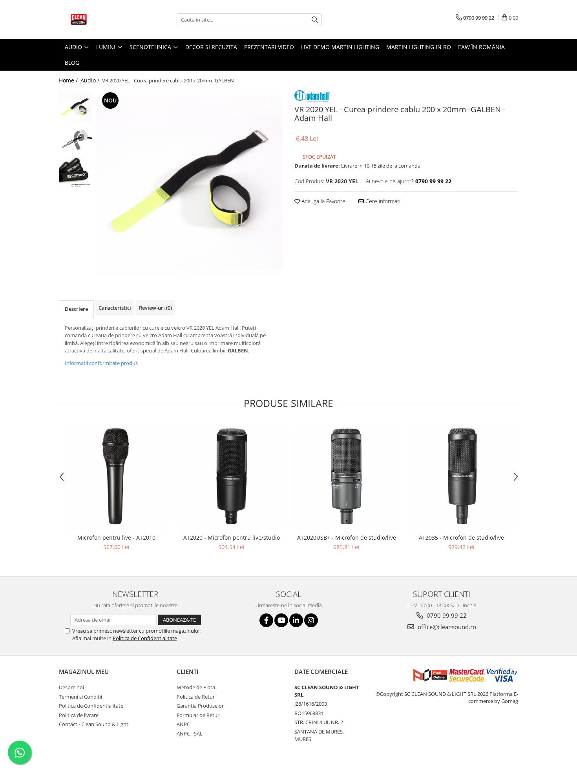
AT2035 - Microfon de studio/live (461, 537)
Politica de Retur (196, 696)
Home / (69, 80)
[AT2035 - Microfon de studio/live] (461, 476)
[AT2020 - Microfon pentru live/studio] (231, 476)
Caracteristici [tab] (115, 307)
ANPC (183, 724)
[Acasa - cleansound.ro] (98, 19)
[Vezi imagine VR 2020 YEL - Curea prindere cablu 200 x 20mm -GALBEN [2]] (75, 173)
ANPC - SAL (190, 733)
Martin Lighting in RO (418, 47)
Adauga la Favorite (322, 201)
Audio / (90, 80)
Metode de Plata (196, 687)
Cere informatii (383, 201)
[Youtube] (281, 620)
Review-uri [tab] (155, 307)
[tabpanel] (189, 183)
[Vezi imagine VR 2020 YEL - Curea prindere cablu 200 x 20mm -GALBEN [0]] (75, 107)
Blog (72, 62)
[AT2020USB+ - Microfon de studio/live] (346, 476)
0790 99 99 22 (446, 615)
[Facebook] (266, 620)
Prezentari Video (269, 47)
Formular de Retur (198, 715)
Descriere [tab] (76, 308)
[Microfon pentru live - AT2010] (116, 476)
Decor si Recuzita (211, 47)
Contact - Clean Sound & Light (93, 724)
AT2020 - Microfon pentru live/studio (231, 537)
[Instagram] (311, 620)
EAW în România (481, 47)
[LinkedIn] (296, 620)
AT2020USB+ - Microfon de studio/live (346, 537)
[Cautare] (315, 19)
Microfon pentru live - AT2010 (116, 537)
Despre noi (71, 687)
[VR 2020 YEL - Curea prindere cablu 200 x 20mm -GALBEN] (189, 183)
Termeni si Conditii (80, 696)
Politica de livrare (79, 715)
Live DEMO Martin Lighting (340, 47)
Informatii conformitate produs (101, 363)
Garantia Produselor (200, 705)
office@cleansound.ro (446, 627)
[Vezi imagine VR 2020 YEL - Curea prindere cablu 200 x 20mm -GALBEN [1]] (75, 140)
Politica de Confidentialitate (145, 638)
